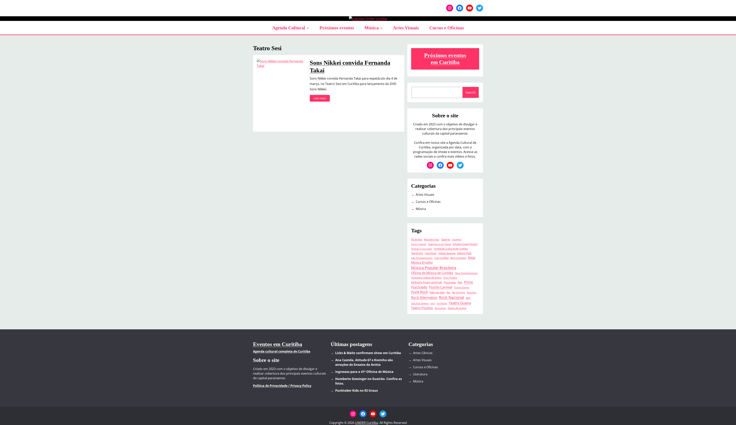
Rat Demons (458, 292)
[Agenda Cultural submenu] (307, 27)
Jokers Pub (464, 253)
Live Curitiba (441, 258)
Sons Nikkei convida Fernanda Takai (350, 66)
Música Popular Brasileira (433, 267)
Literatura (420, 374)
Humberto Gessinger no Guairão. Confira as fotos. (368, 381)
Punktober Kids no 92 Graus (356, 390)
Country (456, 239)
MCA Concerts (458, 258)
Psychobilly (419, 287)
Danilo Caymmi (418, 244)
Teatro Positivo (422, 308)
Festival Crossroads (421, 248)
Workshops (440, 308)
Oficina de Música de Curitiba (432, 273)
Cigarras (445, 239)
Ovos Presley (450, 277)
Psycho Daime (461, 287)
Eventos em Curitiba (277, 344)
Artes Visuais (425, 194)
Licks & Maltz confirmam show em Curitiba (368, 353)
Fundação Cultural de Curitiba (451, 248)
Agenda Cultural (288, 27)
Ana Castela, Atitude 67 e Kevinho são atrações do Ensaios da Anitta (364, 362)
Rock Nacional (451, 297)
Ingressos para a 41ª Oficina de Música (364, 372)
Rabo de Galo (437, 292)
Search (471, 92)
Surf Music (442, 303)
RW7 (468, 297)
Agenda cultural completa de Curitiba (281, 351)
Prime (468, 282)
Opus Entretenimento (466, 273)
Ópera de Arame (457, 308)
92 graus (416, 239)
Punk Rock (419, 292)
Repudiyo (471, 292)
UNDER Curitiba (366, 423)
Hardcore (417, 253)
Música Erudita (422, 262)
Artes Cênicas (423, 353)
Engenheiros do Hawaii (439, 244)
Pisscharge (450, 282)
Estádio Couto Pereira (465, 244)
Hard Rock (431, 253)
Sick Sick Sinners (420, 303)
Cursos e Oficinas (428, 202)
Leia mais (321, 99)
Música (371, 27)
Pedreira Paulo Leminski (426, 282)
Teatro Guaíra (460, 303)
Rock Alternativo (424, 297)
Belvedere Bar (431, 239)
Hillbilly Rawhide (447, 253)
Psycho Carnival (440, 287)
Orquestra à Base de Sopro (426, 277)
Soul (432, 303)
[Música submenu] (381, 27)
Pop (460, 282)
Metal (471, 258)
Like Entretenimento (422, 257)
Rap (448, 292)
